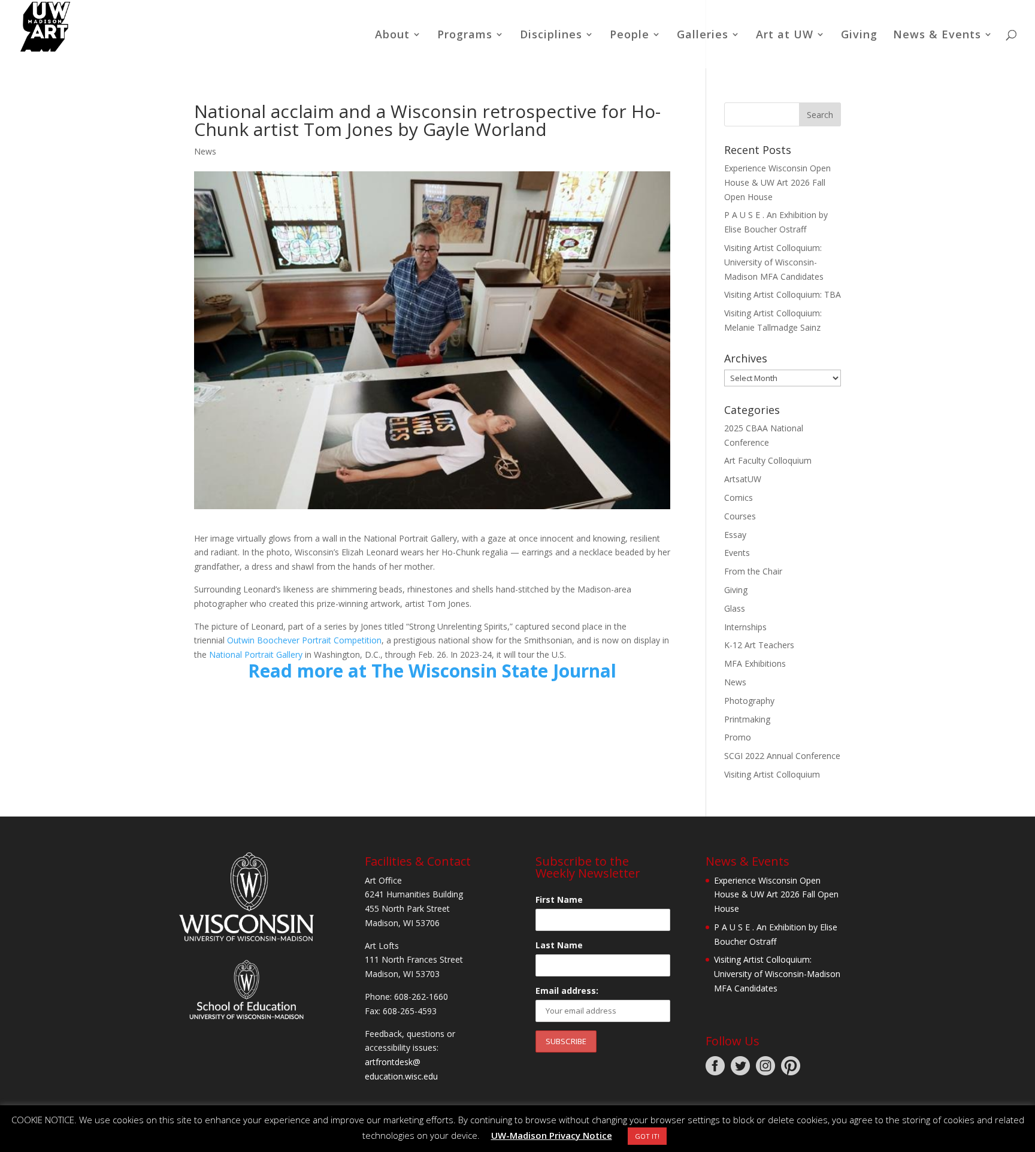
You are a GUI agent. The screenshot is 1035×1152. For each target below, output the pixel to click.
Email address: (566, 990)
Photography (749, 700)
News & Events (937, 35)
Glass (734, 608)
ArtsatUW (742, 479)
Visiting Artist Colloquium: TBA (782, 294)
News (205, 151)
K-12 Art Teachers (759, 645)
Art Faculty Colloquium (768, 460)
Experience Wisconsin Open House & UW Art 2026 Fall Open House (777, 182)
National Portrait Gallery (255, 654)
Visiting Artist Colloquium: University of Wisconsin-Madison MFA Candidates (774, 262)
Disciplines (551, 35)
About (392, 35)
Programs (464, 35)
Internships (745, 627)
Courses (740, 516)
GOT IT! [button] (647, 1136)
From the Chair (753, 571)
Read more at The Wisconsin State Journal (432, 670)
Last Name (559, 945)
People (629, 35)
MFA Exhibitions (755, 663)
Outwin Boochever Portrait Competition (304, 640)
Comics (738, 497)
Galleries (702, 35)
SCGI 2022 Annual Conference (782, 755)
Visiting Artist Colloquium (772, 774)
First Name (559, 899)
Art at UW (784, 35)
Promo (737, 737)
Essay (735, 534)
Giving (859, 35)
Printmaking (747, 719)
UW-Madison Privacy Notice (551, 1135)
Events (737, 552)
